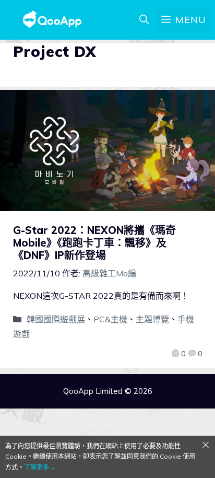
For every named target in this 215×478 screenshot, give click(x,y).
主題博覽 (152, 319)
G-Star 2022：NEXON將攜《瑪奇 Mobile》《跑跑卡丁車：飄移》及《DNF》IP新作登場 (94, 243)
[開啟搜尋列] (144, 19)
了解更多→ (39, 467)
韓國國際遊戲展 (56, 319)
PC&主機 (110, 319)
